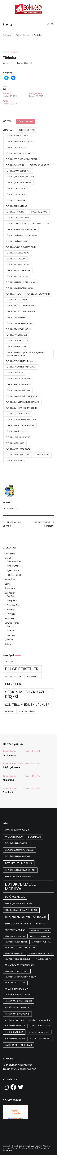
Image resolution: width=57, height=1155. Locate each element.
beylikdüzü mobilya (18, 863)
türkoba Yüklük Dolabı (16, 461)
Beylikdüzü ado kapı (16, 843)
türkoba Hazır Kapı (40, 224)
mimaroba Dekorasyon (39, 936)
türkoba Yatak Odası (15, 443)
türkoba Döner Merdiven (17, 206)
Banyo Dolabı (10, 662)
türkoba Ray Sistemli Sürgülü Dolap (22, 396)
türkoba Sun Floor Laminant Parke (21, 420)
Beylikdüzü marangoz (17, 856)
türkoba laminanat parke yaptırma (21, 235)
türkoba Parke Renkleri (16, 347)
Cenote (22, 1148)
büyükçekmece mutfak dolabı (25, 916)
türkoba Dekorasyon (15, 200)
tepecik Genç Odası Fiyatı (15, 1026)
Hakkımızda (10, 554)
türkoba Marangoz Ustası (17, 253)
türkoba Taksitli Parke (16, 431)
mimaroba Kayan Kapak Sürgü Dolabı (20, 948)
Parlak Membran (14, 575)
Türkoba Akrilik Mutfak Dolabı (19, 142)
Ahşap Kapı (12, 600)
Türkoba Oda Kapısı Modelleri (19, 329)
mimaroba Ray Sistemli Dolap (16, 971)
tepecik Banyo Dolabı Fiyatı (40, 1020)
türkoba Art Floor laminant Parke (21, 159)
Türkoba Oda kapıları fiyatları (19, 323)
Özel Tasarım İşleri (27, 711)
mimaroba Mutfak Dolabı (19, 965)
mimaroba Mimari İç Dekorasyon (18, 959)
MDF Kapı (11, 609)
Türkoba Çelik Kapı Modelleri (18, 183)
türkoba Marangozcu (15, 259)
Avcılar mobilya (14, 837)
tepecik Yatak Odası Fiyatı (15, 1039)
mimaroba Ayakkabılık (40, 930)
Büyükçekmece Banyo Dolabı (21, 910)
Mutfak (8, 558)
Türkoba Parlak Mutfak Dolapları (21, 367)
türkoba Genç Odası (38, 212)
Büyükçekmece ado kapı (18, 903)
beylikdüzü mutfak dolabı (20, 870)
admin (5, 63)
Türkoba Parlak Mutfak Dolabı (19, 361)
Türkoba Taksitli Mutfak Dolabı (20, 426)
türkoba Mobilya (13, 294)
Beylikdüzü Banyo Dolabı (19, 850)
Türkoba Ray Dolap (14, 373)
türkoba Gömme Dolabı (16, 224)
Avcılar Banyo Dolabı (17, 830)
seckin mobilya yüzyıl (17, 1014)
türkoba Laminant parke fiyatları (21, 247)
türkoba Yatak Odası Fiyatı (17, 455)
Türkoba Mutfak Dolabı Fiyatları (20, 306)
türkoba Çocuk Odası (15, 188)
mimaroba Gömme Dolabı (42, 942)
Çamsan (10, 626)
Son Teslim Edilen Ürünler (27, 705)
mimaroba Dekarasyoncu (15, 936)
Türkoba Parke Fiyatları (16, 335)
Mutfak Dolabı (13, 676)
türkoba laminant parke (17, 241)
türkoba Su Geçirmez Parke (18, 414)
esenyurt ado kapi (15, 930)
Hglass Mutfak (13, 570)
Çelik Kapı (9, 639)
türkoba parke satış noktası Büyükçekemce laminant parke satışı (25, 354)
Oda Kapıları (10, 593)
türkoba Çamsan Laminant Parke (20, 177)
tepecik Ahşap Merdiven (14, 1020)
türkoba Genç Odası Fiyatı (17, 218)
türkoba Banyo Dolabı (39, 165)
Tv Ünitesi (9, 618)
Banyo (7, 584)
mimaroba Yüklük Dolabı (15, 983)
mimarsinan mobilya (16, 989)
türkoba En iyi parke (15, 212)
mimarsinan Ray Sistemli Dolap (17, 995)
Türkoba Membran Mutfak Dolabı (20, 282)
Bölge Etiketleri (10, 52)
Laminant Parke (12, 623)
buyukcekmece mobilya (20, 886)
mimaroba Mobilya (43, 959)
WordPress (7, 1150)
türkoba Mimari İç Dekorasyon (19, 288)
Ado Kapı (11, 596)
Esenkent (7, 93)
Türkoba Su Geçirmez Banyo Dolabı (21, 408)
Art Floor (10, 630)
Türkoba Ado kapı (27, 130)
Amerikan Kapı (13, 605)
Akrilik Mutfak (13, 566)
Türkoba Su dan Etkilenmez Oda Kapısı (22, 402)
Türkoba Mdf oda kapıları (17, 276)
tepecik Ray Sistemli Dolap (38, 1032)
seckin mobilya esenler (18, 1001)
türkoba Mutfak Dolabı (16, 300)
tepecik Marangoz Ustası (40, 1026)
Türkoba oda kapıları (15, 317)
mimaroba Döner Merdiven (16, 942)
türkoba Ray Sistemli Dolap (18, 390)
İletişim (8, 644)
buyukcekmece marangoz (19, 876)
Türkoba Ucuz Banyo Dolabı (18, 437)
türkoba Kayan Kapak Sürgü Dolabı (21, 230)
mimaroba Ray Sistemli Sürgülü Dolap (20, 977)
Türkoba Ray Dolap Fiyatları (18, 379)
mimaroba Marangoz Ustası (40, 953)
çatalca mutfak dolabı (18, 1045)
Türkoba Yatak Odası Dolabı (18, 449)
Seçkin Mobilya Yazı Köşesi (24, 694)
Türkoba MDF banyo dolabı (17, 265)
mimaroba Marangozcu (14, 953)
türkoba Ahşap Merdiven (17, 136)
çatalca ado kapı (40, 1038)
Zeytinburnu (9, 755)
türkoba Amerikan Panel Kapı (18, 153)
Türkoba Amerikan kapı (16, 147)
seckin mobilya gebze (17, 1007)
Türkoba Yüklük (42, 455)
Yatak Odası (10, 579)
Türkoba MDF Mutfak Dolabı (18, 271)
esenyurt (41, 923)
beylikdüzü (34, 837)
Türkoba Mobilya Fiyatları (38, 294)
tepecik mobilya (14, 1032)
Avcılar (6, 101)
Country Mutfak (14, 561)
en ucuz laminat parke (18, 923)
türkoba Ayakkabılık (15, 165)
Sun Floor (11, 635)
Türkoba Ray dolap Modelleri (19, 385)
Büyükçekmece (35, 93)
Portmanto (10, 588)
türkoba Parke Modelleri (17, 341)
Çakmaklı (12, 524)
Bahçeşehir (44, 524)
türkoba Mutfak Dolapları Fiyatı (20, 311)
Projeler (13, 684)
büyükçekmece (15, 896)
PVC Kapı (11, 614)
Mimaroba (8, 780)
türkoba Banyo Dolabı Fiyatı (18, 171)
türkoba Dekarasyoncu (16, 194)
